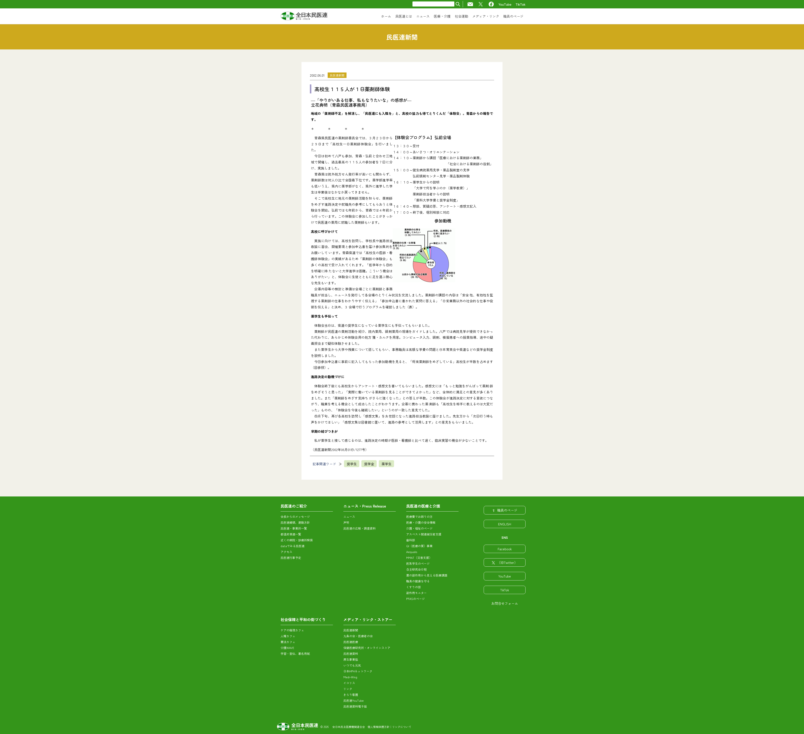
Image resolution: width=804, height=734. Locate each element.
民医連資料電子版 (355, 706)
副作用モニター (416, 593)
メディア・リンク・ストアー (367, 619)
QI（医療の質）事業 (419, 546)
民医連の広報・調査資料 (359, 528)
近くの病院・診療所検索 (297, 540)
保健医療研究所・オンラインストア (366, 648)
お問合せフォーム (504, 603)
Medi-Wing (350, 677)
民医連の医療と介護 (423, 506)
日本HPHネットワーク (357, 671)
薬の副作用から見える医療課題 (426, 575)
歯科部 (410, 540)
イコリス (349, 683)
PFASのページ (415, 599)
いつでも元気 (352, 665)
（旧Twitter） (507, 562)
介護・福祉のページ (419, 528)
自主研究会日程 (416, 569)
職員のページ (507, 510)
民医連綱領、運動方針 (295, 522)
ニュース (349, 516)
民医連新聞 (337, 75)
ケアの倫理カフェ (292, 630)
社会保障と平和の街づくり (303, 619)
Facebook (505, 548)
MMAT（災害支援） (419, 558)
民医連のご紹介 (294, 506)
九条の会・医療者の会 (358, 636)
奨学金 (369, 463)
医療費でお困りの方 (419, 516)
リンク (347, 689)
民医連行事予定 (291, 558)
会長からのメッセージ (295, 516)
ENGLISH (504, 523)
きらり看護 (350, 695)
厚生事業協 (350, 659)
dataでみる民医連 (292, 546)
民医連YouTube (353, 700)
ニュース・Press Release (364, 506)
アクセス (286, 552)
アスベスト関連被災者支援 (423, 534)
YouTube (505, 4)
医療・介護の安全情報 (421, 522)
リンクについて (401, 727)
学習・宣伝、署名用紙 (295, 653)
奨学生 (352, 463)
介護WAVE (287, 648)
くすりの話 (413, 587)
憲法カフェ (288, 642)
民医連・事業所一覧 (294, 528)
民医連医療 (350, 642)
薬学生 (386, 463)
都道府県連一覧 (291, 534)
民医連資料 (350, 653)
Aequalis (411, 552)
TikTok (520, 4)
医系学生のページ (418, 563)
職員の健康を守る (418, 581)
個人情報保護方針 (378, 727)
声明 (346, 522)
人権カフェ (288, 636)
